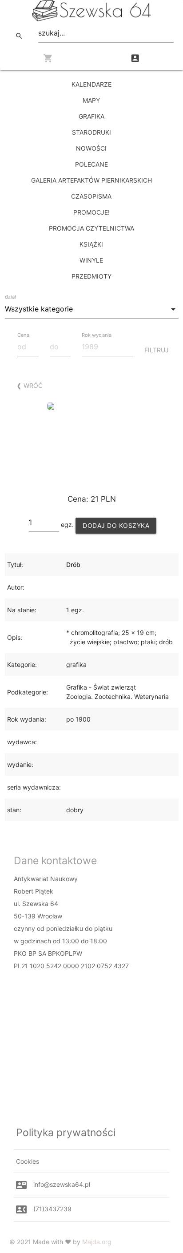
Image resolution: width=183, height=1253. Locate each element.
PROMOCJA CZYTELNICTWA (91, 228)
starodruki (91, 132)
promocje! (91, 212)
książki (91, 244)
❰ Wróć (29, 385)
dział (10, 297)
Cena (23, 335)
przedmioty (91, 276)
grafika (91, 116)
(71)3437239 (52, 1209)
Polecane (91, 164)
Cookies (27, 1161)
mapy (91, 100)
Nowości (91, 148)
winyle (91, 260)
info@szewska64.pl (61, 1184)
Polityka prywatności (65, 1132)
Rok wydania (96, 335)
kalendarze (91, 84)
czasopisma (91, 196)
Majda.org (96, 1241)
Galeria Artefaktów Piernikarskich (91, 180)
